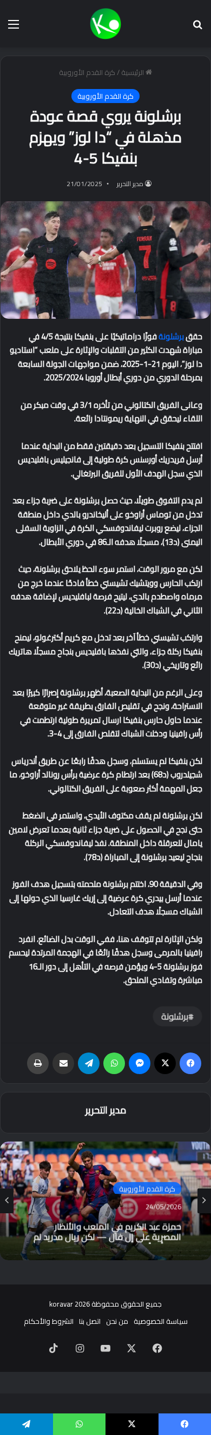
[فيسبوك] (190, 1063)
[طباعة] (38, 1063)
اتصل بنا (90, 1321)
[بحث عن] (197, 28)
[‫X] (165, 1063)
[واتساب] (114, 1063)
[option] (105, 1201)
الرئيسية (133, 72)
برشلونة (171, 336)
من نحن (117, 1321)
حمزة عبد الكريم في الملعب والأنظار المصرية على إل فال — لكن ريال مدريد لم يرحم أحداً (107, 1228)
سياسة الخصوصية (161, 1321)
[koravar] (105, 24)
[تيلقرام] (89, 1063)
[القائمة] (13, 28)
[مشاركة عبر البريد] (63, 1063)
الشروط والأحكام (49, 1321)
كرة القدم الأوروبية (87, 72)
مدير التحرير (130, 183)
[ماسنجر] (139, 1063)
